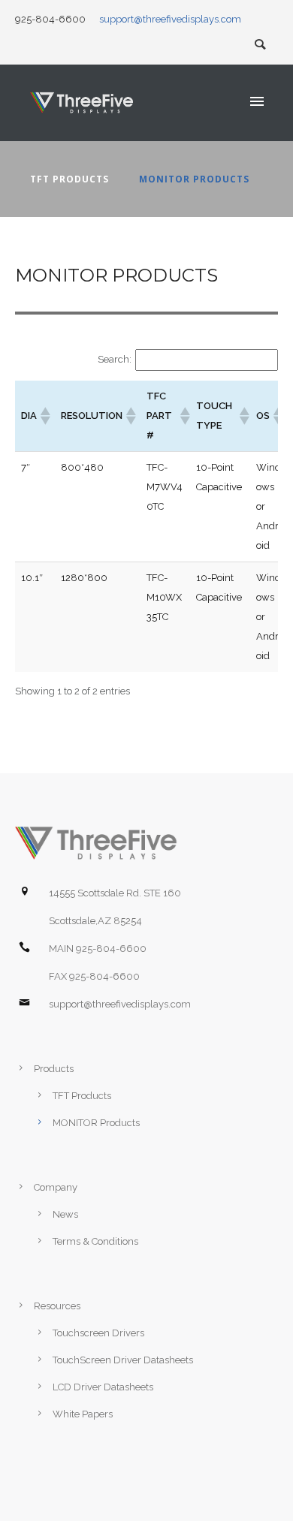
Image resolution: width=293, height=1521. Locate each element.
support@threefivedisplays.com (170, 19)
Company (55, 1187)
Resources (57, 1306)
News (65, 1214)
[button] (44, 416)
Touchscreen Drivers (98, 1333)
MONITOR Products (194, 179)
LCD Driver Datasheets (103, 1387)
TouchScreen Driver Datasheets (123, 1360)
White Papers (83, 1414)
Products (54, 1068)
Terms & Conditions (95, 1241)
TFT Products (69, 179)
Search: (114, 359)
